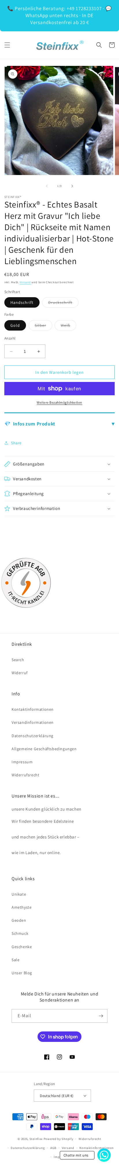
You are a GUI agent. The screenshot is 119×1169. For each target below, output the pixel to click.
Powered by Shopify (58, 1139)
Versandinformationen (33, 722)
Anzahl (9, 338)
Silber (43, 326)
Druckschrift (63, 304)
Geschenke (22, 946)
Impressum (22, 761)
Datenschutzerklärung (32, 735)
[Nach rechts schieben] (72, 186)
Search (18, 659)
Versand (25, 282)
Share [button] (16, 442)
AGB (53, 1148)
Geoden (19, 920)
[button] (7, 45)
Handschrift (22, 302)
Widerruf (20, 672)
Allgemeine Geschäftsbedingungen (44, 748)
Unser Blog (22, 972)
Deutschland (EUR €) (57, 1095)
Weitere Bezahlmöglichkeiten (59, 402)
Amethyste (21, 907)
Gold (15, 325)
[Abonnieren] (100, 1016)
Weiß (68, 326)
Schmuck (20, 933)
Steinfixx (36, 1139)
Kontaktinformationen (33, 709)
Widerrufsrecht (25, 774)
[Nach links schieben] (46, 186)
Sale (15, 959)
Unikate (19, 894)
